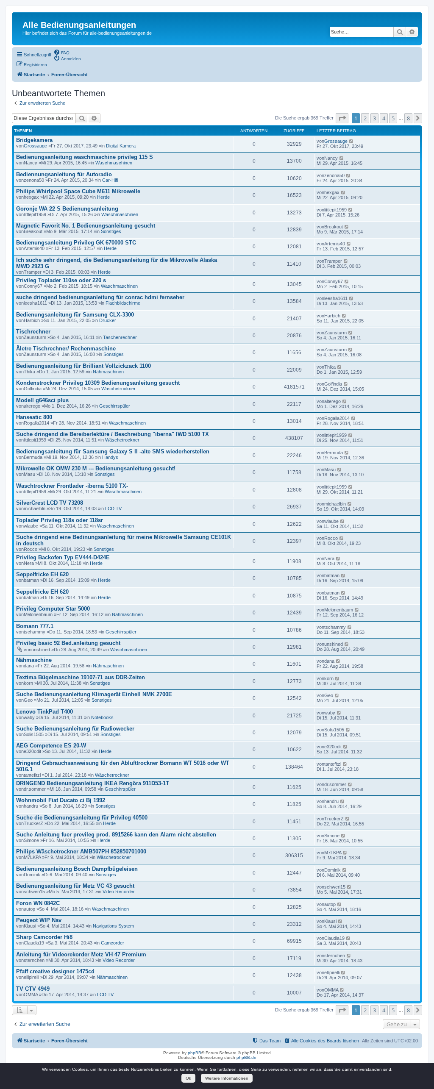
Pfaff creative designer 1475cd (55, 971)
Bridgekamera (34, 140)
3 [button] (374, 118)
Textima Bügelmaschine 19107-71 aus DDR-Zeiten (80, 677)
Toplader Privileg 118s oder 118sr (59, 520)
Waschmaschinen (113, 162)
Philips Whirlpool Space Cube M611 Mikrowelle (78, 191)
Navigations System (113, 925)
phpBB (194, 1052)
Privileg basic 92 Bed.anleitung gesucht (68, 643)
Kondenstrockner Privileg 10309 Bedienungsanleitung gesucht (98, 383)
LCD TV (113, 508)
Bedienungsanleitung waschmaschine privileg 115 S (84, 157)
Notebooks (102, 717)
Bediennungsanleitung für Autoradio (64, 174)
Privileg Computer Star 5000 (53, 609)
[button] (342, 118)
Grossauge (35, 145)
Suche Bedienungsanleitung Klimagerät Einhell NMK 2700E (94, 694)
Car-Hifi (110, 180)
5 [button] (393, 118)
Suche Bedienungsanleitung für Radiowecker (75, 728)
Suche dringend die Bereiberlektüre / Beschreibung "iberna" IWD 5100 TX (112, 434)
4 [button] (383, 118)
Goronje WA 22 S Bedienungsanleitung (67, 209)
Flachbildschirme (123, 303)
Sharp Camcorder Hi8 (44, 937)
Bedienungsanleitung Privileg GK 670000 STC (76, 242)
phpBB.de (246, 1057)
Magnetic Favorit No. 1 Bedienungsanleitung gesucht (85, 225)
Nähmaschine (34, 660)
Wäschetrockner (118, 388)
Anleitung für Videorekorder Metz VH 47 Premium (81, 954)
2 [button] (365, 118)
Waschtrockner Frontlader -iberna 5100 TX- (72, 486)
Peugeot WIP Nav (38, 920)
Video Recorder (119, 891)
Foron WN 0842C (38, 903)
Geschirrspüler (114, 405)
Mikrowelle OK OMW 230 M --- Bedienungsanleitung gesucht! (95, 468)
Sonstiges (111, 231)
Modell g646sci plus (42, 400)
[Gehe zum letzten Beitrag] (351, 141)
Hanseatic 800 (34, 417)
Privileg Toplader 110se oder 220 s (61, 280)
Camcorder (112, 942)
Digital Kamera (121, 145)
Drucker (107, 320)
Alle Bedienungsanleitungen (79, 25)
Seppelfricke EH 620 (42, 574)
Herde (103, 197)
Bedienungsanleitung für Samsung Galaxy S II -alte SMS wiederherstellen (112, 451)
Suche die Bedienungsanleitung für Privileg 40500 (81, 817)
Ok (188, 1078)
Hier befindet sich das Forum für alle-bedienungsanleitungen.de (87, 33)
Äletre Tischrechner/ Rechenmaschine (66, 348)
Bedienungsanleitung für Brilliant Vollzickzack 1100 (83, 366)
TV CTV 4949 (33, 989)
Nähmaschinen (108, 371)
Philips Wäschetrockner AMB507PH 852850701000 (81, 851)
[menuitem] (61, 52)
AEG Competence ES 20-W (51, 745)
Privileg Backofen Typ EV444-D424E (63, 557)
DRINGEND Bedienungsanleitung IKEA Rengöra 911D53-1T (92, 783)
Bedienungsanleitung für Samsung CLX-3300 (75, 314)
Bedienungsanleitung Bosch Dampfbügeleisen (77, 869)
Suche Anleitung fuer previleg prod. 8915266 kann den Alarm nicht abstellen (116, 834)
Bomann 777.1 (34, 626)
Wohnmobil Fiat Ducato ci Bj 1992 (60, 800)
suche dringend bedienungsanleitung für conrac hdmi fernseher (100, 297)
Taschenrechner (120, 337)
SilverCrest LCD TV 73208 (49, 503)
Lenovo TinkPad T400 (44, 711)
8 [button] (408, 118)
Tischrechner (33, 331)
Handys (110, 457)
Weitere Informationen (226, 1078)
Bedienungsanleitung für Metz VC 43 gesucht (75, 886)
